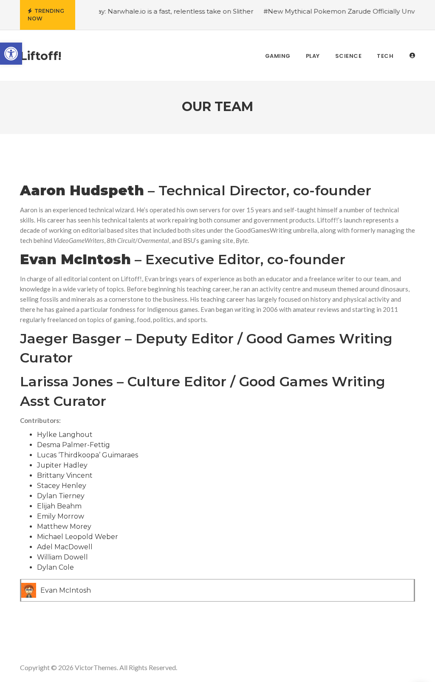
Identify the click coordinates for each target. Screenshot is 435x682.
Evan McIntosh (65, 590)
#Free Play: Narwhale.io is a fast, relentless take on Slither (154, 11)
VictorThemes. (96, 667)
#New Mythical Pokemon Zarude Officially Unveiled (339, 11)
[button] (11, 54)
